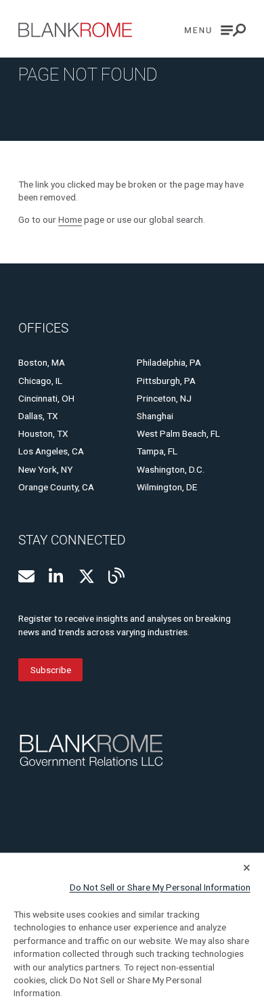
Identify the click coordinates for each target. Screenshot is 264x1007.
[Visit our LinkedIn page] (57, 576)
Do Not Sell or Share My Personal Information (160, 887)
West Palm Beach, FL (178, 433)
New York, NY (45, 469)
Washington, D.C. (170, 469)
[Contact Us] (26, 576)
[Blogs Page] (116, 575)
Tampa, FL (157, 451)
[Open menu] (215, 30)
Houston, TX (43, 433)
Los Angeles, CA (51, 451)
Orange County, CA (56, 486)
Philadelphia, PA (169, 362)
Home (70, 219)
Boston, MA (41, 362)
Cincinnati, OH (46, 398)
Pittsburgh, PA (166, 380)
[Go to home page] (75, 29)
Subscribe (50, 669)
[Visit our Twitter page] (87, 576)
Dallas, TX (38, 415)
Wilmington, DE (167, 486)
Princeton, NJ (164, 398)
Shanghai (155, 415)
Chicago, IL (40, 380)
